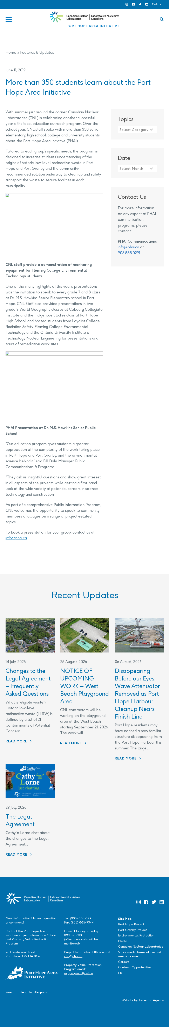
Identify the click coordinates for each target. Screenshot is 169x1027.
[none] (157, 4)
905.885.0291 (129, 252)
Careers (123, 962)
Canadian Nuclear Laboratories (140, 946)
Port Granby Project (132, 930)
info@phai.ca (16, 538)
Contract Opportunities (134, 967)
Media (122, 941)
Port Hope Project (131, 924)
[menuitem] (157, 4)
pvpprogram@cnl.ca (78, 973)
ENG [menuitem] (154, 4)
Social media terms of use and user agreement (139, 954)
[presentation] (30, 635)
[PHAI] (84, 19)
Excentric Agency (151, 1000)
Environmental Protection (136, 935)
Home (11, 52)
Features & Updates (37, 52)
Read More (19, 741)
